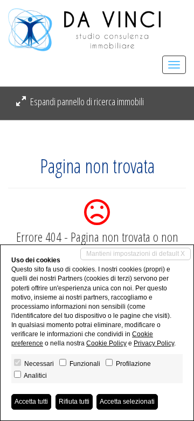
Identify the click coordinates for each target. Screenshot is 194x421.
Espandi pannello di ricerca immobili (86, 101)
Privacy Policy (154, 343)
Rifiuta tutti (74, 401)
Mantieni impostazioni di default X (135, 253)
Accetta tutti (31, 401)
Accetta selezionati (127, 401)
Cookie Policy (106, 343)
